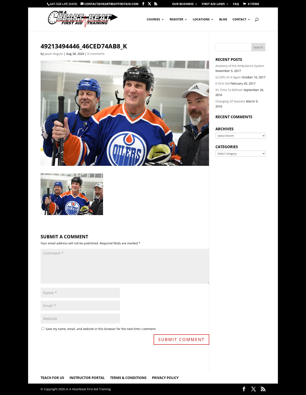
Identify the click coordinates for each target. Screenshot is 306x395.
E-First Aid (222, 83)
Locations (201, 19)
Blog (223, 19)
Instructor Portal (87, 377)
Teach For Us (52, 377)
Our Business (183, 4)
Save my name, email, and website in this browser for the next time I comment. (101, 329)
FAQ (236, 4)
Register (176, 19)
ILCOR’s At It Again (228, 77)
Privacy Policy (165, 377)
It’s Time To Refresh (229, 90)
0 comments (95, 54)
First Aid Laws (213, 4)
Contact (239, 19)
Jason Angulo (54, 54)
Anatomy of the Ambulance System (239, 66)
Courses (153, 19)
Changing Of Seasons (230, 101)
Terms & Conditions (128, 377)
